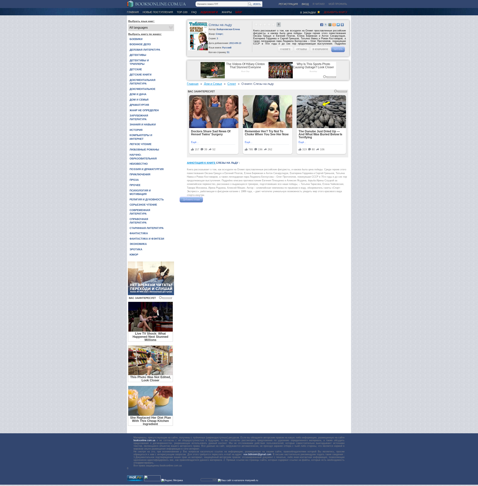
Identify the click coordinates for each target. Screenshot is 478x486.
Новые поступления (158, 12)
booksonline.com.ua (144, 440)
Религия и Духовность (147, 199)
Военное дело (140, 44)
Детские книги (140, 74)
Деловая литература (145, 49)
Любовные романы (144, 149)
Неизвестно (139, 163)
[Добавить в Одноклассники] (334, 24)
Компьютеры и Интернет (141, 137)
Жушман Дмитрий (214, 199)
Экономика (138, 243)
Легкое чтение (140, 144)
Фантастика (139, 233)
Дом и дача (138, 94)
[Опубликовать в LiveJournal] (325, 24)
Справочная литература (139, 221)
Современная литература (140, 212)
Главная (133, 12)
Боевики (136, 39)
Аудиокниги (209, 12)
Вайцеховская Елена (228, 29)
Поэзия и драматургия (147, 169)
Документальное (142, 88)
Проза (134, 179)
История (136, 129)
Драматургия (139, 104)
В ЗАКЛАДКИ (308, 12)
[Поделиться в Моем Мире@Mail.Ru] (329, 24)
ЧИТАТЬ (338, 49)
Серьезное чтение (143, 204)
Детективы (138, 54)
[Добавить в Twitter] (338, 24)
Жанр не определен (144, 110)
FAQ (194, 12)
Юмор (134, 254)
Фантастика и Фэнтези (147, 238)
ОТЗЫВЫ (302, 49)
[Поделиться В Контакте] (342, 24)
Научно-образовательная (143, 156)
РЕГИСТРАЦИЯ (288, 4)
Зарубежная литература (139, 117)
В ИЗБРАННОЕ (320, 49)
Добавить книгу (335, 12)
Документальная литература (142, 82)
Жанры (227, 12)
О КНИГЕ (285, 49)
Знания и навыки (143, 124)
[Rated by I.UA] (152, 480)
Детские (136, 69)
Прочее (135, 185)
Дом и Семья (139, 99)
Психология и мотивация (140, 192)
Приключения (140, 174)
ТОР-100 (182, 12)
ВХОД (305, 4)
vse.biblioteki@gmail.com (257, 454)
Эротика (136, 249)
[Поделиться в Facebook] (321, 24)
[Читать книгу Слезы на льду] (198, 49)
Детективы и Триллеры (139, 62)
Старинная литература (147, 228)
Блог (238, 12)
